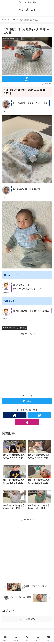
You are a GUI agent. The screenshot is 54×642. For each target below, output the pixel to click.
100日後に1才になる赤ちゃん (15, 328)
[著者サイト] (14, 415)
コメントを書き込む (27, 619)
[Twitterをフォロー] (39, 415)
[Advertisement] (27, 363)
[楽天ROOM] (27, 422)
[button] (48, 380)
